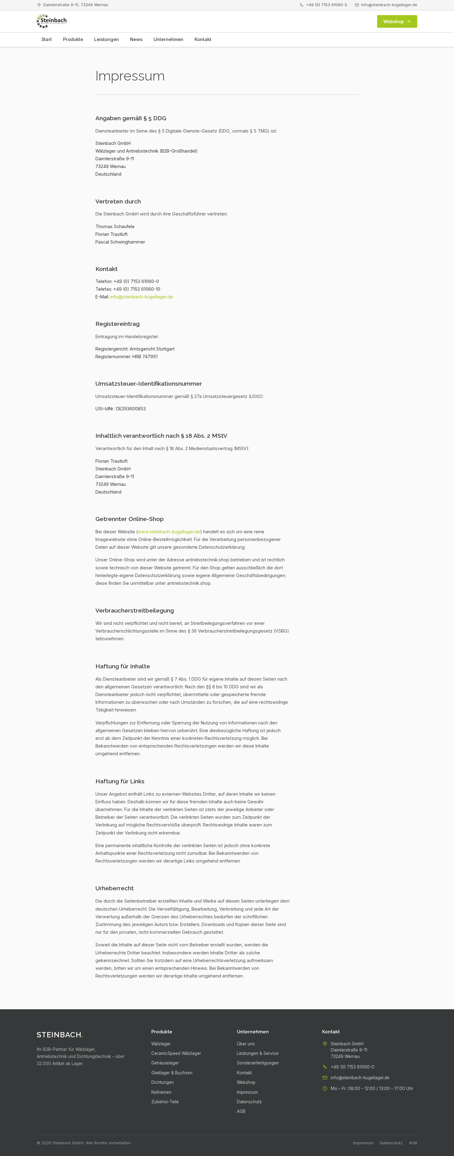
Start (46, 39)
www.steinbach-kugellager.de (169, 531)
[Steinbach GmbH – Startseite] (51, 21)
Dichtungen (162, 1082)
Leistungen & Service (258, 1053)
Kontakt (203, 39)
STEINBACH (60, 1034)
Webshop (393, 21)
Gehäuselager (165, 1062)
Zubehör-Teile (165, 1101)
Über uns (246, 1043)
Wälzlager (161, 1043)
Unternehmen (168, 39)
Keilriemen (161, 1092)
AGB (241, 1111)
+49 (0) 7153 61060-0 (326, 4)
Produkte (73, 39)
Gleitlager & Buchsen (171, 1072)
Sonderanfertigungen (258, 1062)
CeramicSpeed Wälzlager (176, 1053)
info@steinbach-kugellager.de (389, 4)
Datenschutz (249, 1101)
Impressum (247, 1092)
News (136, 39)
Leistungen (106, 39)
